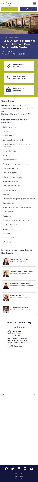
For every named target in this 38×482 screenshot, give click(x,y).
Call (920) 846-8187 (20, 79)
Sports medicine (10, 225)
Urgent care (8, 229)
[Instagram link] (19, 469)
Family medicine (10, 160)
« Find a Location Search (10, 37)
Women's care (9, 242)
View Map (17, 67)
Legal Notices (19, 476)
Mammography (10, 190)
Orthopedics (8, 203)
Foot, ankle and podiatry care (16, 164)
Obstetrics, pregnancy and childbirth (19, 199)
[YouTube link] (31, 469)
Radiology (7, 216)
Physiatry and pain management (17, 207)
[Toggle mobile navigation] (34, 3)
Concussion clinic (10, 136)
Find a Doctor (10, 9)
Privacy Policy (19, 473)
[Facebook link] (6, 469)
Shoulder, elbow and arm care (16, 220)
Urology (6, 233)
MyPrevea (28, 9)
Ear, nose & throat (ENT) (13, 140)
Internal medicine (10, 181)
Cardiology (7, 131)
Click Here (17, 90)
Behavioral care (9, 127)
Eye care (6, 155)
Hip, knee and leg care (12, 177)
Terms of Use (19, 479)
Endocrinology (9, 151)
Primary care (8, 212)
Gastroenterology (10, 168)
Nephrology (8, 194)
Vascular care (8, 238)
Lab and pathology (11, 186)
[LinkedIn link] (25, 469)
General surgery (10, 173)
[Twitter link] (12, 469)
